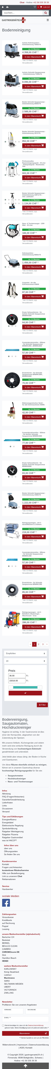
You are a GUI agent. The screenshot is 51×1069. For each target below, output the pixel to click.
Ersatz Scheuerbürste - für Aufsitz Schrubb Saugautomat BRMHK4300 (33, 314)
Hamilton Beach (9, 958)
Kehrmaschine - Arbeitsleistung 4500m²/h (31, 254)
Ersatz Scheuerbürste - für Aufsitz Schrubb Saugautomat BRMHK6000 (33, 464)
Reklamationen (9, 879)
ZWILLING (9, 993)
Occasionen (7, 808)
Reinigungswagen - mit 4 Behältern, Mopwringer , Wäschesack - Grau (31, 614)
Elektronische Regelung (12, 825)
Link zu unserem (12, 876)
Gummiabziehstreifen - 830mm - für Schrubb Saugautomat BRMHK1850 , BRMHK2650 (33, 344)
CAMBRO (6, 949)
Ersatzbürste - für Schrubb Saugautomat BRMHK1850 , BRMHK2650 (32, 374)
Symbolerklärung (9, 828)
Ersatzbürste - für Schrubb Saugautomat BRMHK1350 (32, 583)
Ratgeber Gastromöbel (12, 837)
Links (4, 805)
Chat (22, 2)
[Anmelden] (3, 7)
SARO (7, 981)
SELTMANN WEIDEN (13, 984)
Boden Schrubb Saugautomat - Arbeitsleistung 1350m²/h (33, 494)
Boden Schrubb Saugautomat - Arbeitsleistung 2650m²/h (33, 102)
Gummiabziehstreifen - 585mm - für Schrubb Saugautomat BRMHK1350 (33, 554)
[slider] (10, 687)
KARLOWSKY (10, 969)
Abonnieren (24, 1033)
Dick (4, 955)
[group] (12, 200)
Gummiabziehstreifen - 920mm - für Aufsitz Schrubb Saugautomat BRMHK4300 (33, 434)
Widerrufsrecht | (9, 1045)
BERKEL (6, 943)
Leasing (5, 929)
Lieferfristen (7, 802)
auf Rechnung (8, 923)
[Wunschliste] (35, 7)
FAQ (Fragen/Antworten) (13, 796)
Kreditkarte (7, 920)
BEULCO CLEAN (9, 946)
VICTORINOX (10, 990)
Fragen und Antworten (12, 867)
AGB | (23, 1048)
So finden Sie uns (12, 854)
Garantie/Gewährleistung (13, 799)
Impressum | (23, 1045)
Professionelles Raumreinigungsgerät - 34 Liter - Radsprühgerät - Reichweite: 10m (33, 163)
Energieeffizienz (9, 819)
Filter (43, 705)
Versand (5, 811)
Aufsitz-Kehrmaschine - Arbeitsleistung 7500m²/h (31, 43)
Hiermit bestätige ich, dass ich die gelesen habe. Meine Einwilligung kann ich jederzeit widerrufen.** (27, 1027)
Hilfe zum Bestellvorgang (13, 873)
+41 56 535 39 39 (41, 2)
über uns (8, 848)
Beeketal (6, 940)
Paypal (5, 926)
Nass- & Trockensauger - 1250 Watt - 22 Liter (33, 224)
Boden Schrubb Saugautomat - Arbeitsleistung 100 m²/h (33, 132)
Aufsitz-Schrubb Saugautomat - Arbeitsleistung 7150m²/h (33, 73)
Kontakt (5, 864)
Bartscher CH (8, 937)
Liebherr (8, 975)
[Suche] (45, 12)
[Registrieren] (7, 7)
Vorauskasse (8, 917)
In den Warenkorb (33, 57)
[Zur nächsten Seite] (47, 644)
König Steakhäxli (11, 972)
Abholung (6, 794)
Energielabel (7, 822)
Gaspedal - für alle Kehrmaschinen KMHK (30, 283)
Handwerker (7, 889)
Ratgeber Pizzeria (10, 834)
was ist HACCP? (9, 840)
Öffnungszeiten (11, 851)
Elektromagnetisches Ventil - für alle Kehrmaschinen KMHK (33, 404)
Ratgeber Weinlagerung (13, 831)
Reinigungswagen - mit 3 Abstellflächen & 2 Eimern (32, 523)
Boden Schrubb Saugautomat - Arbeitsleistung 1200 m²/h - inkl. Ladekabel (33, 195)
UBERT (7, 987)
